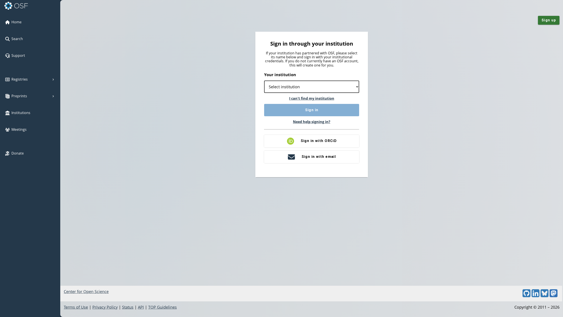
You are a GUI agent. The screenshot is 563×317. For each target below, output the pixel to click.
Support (18, 55)
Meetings (19, 129)
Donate (17, 153)
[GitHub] (526, 295)
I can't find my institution (311, 98)
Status (127, 307)
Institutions (20, 112)
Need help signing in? (311, 121)
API (141, 307)
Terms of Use (76, 307)
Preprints (19, 96)
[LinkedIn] (535, 295)
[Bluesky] (544, 295)
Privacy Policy (105, 307)
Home (16, 22)
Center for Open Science (86, 291)
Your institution (280, 74)
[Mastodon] (554, 295)
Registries (19, 79)
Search (17, 38)
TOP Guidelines (162, 307)
